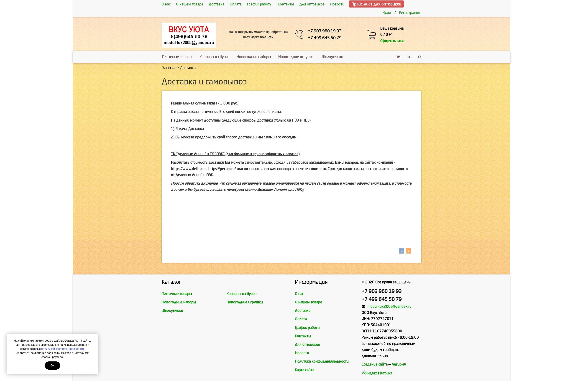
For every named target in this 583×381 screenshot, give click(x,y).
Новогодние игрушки (296, 57)
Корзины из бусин (214, 57)
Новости (337, 4)
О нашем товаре (189, 4)
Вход (387, 13)
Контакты (286, 4)
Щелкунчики (332, 57)
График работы (259, 4)
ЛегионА (399, 364)
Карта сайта (304, 370)
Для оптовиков (312, 4)
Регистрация (409, 13)
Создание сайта (375, 364)
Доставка (216, 4)
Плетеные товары (177, 57)
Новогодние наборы (254, 57)
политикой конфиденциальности (62, 349)
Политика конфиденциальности (322, 361)
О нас (166, 4)
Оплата (236, 4)
